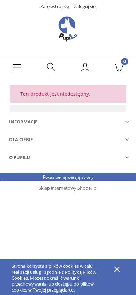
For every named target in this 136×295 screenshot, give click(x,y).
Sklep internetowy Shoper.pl (68, 188)
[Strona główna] (68, 29)
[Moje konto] (85, 68)
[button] (17, 66)
